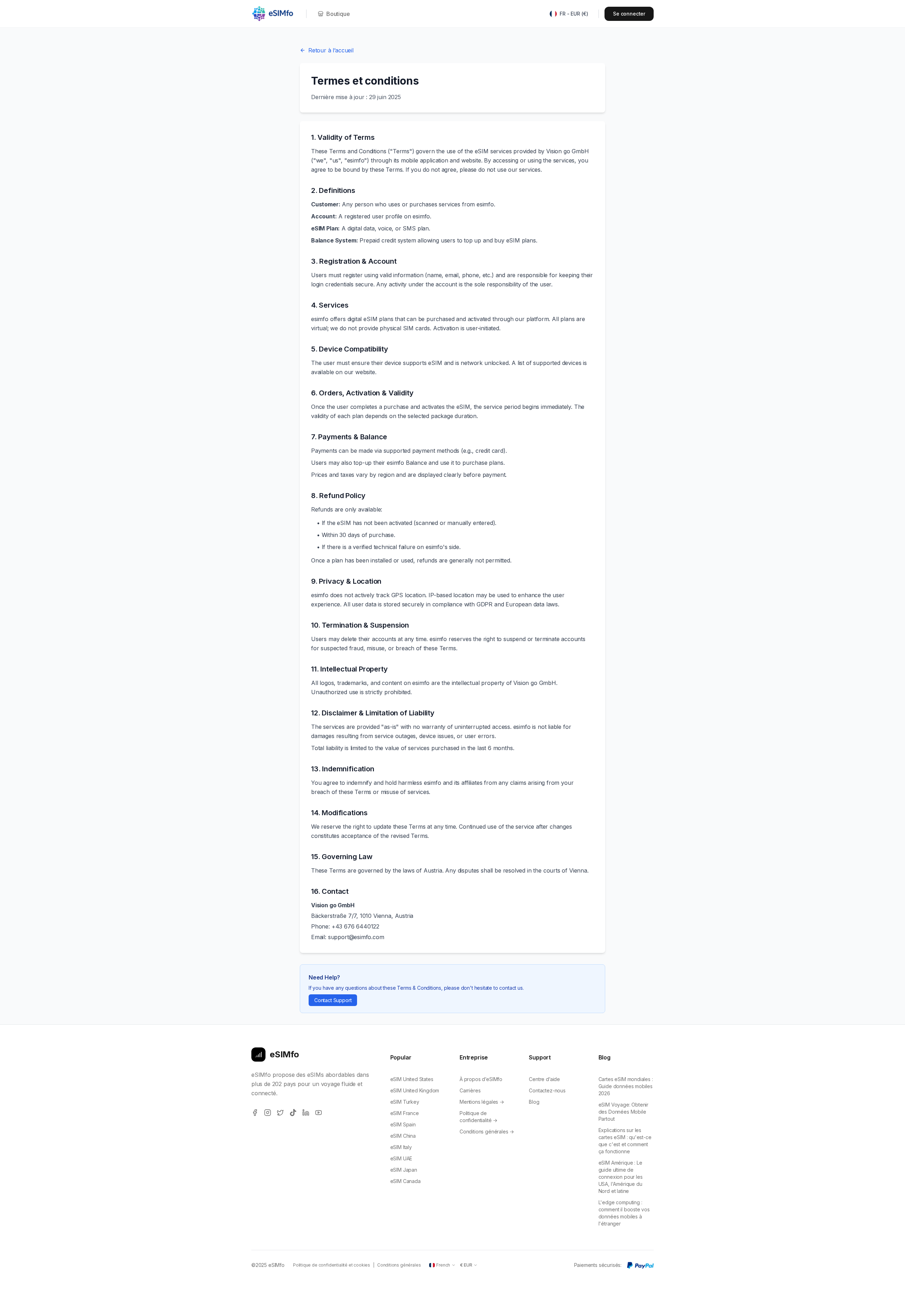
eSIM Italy (401, 1147)
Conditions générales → (487, 1132)
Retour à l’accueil (331, 50)
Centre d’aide (544, 1079)
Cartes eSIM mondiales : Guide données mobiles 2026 (626, 1086)
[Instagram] (267, 1112)
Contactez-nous (547, 1090)
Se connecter (629, 14)
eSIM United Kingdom (414, 1090)
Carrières (470, 1090)
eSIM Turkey (404, 1102)
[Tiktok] (293, 1112)
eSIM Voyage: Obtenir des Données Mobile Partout (623, 1112)
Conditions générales (399, 1265)
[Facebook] (254, 1112)
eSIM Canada (405, 1181)
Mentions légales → (482, 1102)
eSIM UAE (401, 1158)
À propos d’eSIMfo (481, 1079)
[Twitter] (280, 1112)
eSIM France (404, 1113)
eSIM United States (411, 1079)
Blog (534, 1102)
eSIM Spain (403, 1124)
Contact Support (332, 1000)
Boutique (338, 13)
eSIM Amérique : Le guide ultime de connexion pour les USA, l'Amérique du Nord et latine (621, 1177)
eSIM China (403, 1136)
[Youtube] (318, 1112)
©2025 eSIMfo (268, 1265)
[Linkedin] (305, 1112)
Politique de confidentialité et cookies (331, 1265)
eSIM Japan (403, 1170)
